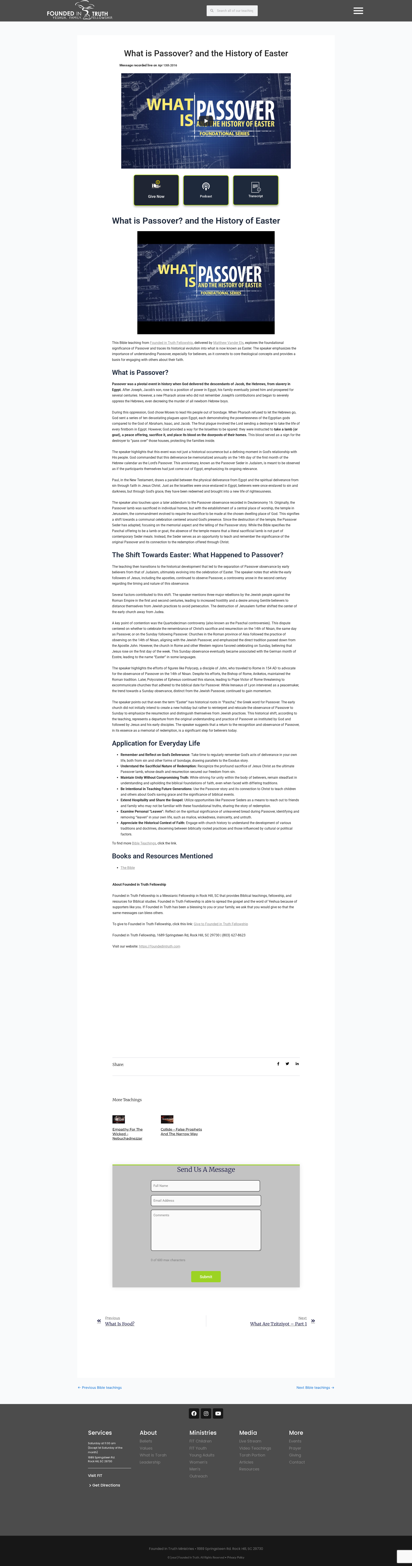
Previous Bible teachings (100, 1387)
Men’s (194, 1469)
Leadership (150, 1462)
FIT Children (200, 1441)
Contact (297, 1462)
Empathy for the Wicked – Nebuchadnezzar (127, 1133)
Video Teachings (255, 1448)
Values (146, 1448)
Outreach (198, 1476)
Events (295, 1441)
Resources (249, 1469)
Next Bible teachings (315, 1387)
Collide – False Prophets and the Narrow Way (181, 1131)
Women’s (198, 1462)
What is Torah (153, 1455)
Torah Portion (252, 1455)
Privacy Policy (235, 1557)
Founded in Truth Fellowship (171, 343)
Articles (246, 1462)
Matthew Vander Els (228, 343)
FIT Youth (198, 1448)
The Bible (128, 868)
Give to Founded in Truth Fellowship (221, 924)
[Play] (206, 121)
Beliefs (146, 1441)
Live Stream (250, 1441)
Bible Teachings (144, 843)
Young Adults (202, 1455)
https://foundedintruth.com (159, 946)
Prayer (295, 1448)
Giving (295, 1455)
